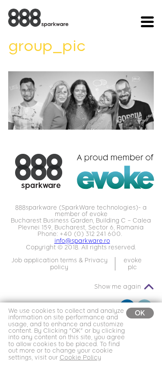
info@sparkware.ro (82, 241)
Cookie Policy (80, 357)
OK (140, 313)
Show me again (117, 286)
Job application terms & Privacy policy (59, 264)
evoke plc (133, 264)
